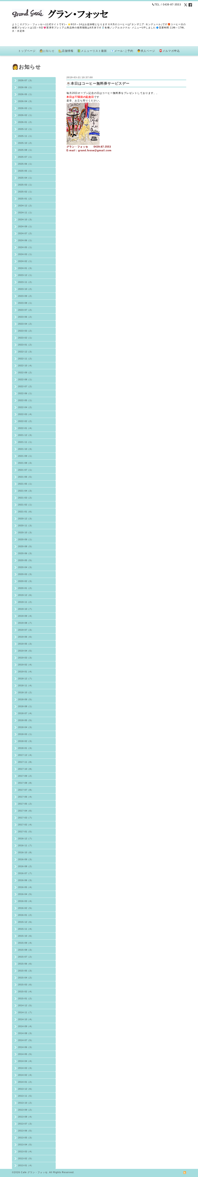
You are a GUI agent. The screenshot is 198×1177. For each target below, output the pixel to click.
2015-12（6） (25, 922)
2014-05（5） (25, 1054)
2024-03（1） (25, 254)
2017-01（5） (25, 831)
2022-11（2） (25, 358)
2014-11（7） (25, 1012)
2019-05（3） (25, 644)
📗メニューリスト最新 (92, 50)
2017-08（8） (25, 783)
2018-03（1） (25, 734)
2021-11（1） (25, 442)
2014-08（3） (25, 1033)
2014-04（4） (25, 1061)
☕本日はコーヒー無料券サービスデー (98, 83)
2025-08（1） (25, 150)
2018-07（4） (25, 713)
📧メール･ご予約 (122, 50)
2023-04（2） (25, 324)
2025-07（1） (25, 157)
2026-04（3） (25, 101)
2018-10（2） (25, 692)
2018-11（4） (25, 685)
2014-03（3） (25, 1068)
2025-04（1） (25, 178)
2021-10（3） (25, 449)
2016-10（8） (25, 852)
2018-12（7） (25, 678)
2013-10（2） (25, 1103)
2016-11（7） (25, 845)
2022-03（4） (25, 414)
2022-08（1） (25, 379)
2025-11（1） (25, 136)
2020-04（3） (25, 567)
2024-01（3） (25, 268)
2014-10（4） (25, 1019)
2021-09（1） (25, 456)
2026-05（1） (25, 94)
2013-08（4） (25, 1117)
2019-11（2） (25, 602)
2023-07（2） (25, 310)
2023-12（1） (25, 275)
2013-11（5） (25, 1096)
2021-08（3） (25, 463)
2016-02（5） (25, 908)
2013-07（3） (25, 1124)
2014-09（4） (25, 1026)
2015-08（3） (25, 950)
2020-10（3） (25, 532)
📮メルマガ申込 (169, 50)
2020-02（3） (25, 581)
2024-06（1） (25, 240)
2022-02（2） (25, 421)
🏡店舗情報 (65, 50)
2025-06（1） (25, 164)
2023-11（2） (25, 282)
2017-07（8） (25, 790)
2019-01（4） (25, 671)
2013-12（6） (25, 1089)
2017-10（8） (25, 769)
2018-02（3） (25, 741)
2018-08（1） (25, 706)
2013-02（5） (25, 1158)
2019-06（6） (25, 637)
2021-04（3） (25, 491)
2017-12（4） (25, 755)
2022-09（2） (25, 372)
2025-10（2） (25, 143)
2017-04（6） (25, 811)
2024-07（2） (25, 233)
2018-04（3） (25, 727)
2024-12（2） (25, 205)
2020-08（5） (25, 546)
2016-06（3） (25, 880)
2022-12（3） (25, 351)
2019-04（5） (25, 651)
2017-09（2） (25, 776)
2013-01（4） (25, 1165)
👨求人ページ (146, 50)
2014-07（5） (25, 1040)
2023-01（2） (25, 345)
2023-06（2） (25, 317)
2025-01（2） (25, 198)
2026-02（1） (25, 115)
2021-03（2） (25, 498)
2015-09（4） (25, 943)
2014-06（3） (25, 1047)
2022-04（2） (25, 407)
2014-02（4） (25, 1075)
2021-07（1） (25, 470)
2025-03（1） (25, 185)
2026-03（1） (25, 108)
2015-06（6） (25, 964)
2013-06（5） (25, 1130)
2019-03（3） (25, 658)
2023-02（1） (25, 338)
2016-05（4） (25, 887)
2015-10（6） (25, 936)
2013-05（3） (25, 1137)
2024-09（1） (25, 226)
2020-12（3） (25, 518)
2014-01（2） (25, 1082)
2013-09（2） (25, 1110)
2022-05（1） (25, 400)
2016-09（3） (25, 859)
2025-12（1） (25, 129)
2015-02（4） (25, 991)
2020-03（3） (25, 574)
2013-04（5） (25, 1144)
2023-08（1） (25, 303)
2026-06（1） (25, 87)
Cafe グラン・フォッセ (34, 1172)
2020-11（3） (25, 525)
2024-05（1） (25, 247)
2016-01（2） (25, 915)
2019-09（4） (25, 616)
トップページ (27, 50)
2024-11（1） (25, 212)
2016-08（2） (25, 866)
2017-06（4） (25, 797)
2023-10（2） (25, 289)
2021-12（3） (25, 435)
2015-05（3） (25, 970)
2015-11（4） (25, 929)
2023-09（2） (25, 296)
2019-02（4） (25, 664)
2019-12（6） (25, 595)
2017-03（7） (25, 817)
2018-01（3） (25, 748)
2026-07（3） (25, 80)
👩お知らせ (47, 50)
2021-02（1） (25, 504)
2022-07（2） (25, 386)
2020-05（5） (25, 560)
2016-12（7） (25, 838)
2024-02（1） (25, 261)
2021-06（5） (25, 477)
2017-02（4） (25, 824)
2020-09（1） (25, 539)
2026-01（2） (25, 122)
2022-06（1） (25, 393)
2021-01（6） (25, 511)
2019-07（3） (25, 630)
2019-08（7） (25, 623)
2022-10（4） (25, 365)
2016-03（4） (25, 901)
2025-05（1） (25, 171)
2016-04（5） (25, 894)
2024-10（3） (25, 219)
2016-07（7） (25, 873)
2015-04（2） (25, 977)
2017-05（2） (25, 804)
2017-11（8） (25, 762)
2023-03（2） (25, 331)
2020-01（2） (25, 588)
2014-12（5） (25, 1005)
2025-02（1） (25, 191)
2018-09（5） (25, 699)
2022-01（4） (25, 428)
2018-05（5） (25, 720)
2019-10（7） (25, 609)
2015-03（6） (25, 984)
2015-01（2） (25, 998)
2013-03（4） (25, 1151)
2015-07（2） (25, 957)
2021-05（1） (25, 484)
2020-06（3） (25, 553)
